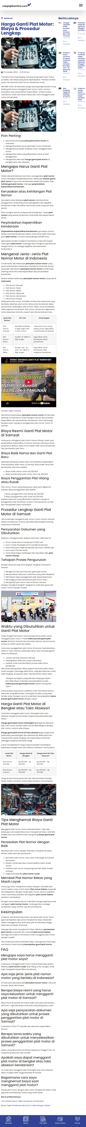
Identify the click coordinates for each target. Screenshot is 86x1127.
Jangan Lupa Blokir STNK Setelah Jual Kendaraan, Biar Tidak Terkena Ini (68, 29)
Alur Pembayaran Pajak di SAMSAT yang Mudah (68, 92)
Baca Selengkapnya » (68, 44)
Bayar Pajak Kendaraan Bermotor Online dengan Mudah (25, 1105)
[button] (81, 5)
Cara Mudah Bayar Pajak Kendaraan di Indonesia (22, 1101)
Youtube (17, 411)
